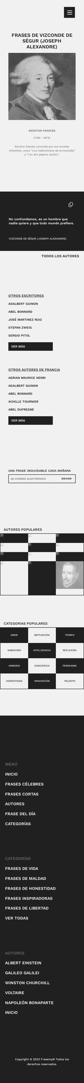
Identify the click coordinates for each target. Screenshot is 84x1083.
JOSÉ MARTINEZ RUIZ (25, 319)
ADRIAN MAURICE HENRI (27, 378)
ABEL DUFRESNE (21, 409)
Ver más (18, 346)
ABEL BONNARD (20, 312)
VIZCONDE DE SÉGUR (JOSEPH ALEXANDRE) (37, 238)
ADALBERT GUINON (23, 304)
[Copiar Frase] (70, 205)
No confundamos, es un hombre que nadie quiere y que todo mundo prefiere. (41, 221)
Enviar (67, 478)
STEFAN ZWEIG (20, 327)
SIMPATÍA (29, 204)
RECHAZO (15, 204)
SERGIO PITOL (19, 335)
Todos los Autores (60, 256)
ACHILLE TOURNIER (23, 401)
